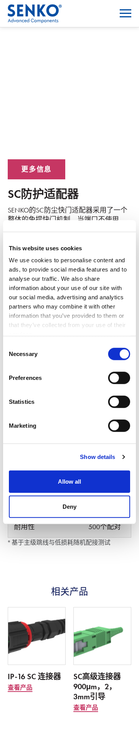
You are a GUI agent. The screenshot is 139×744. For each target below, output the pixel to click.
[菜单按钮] (125, 13)
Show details (97, 457)
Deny (69, 506)
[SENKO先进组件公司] (35, 9)
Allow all (69, 481)
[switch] (119, 377)
